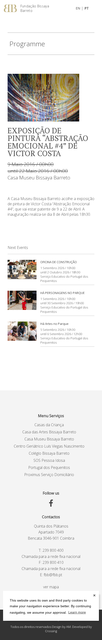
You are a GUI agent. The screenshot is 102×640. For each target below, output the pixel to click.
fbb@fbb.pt (53, 574)
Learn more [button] (77, 612)
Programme (27, 43)
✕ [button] (94, 595)
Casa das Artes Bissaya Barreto (49, 431)
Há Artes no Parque (54, 324)
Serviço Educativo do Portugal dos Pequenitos (64, 278)
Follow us (51, 493)
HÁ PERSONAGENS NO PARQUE (62, 293)
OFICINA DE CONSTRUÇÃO (58, 262)
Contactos (51, 516)
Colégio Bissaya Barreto (49, 453)
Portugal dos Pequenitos (49, 467)
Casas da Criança (49, 424)
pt (86, 8)
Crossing (51, 631)
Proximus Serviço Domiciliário (49, 474)
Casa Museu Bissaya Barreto (39, 177)
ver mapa (51, 586)
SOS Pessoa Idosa (49, 460)
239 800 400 (53, 550)
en (78, 8)
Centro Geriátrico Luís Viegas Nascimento (49, 446)
